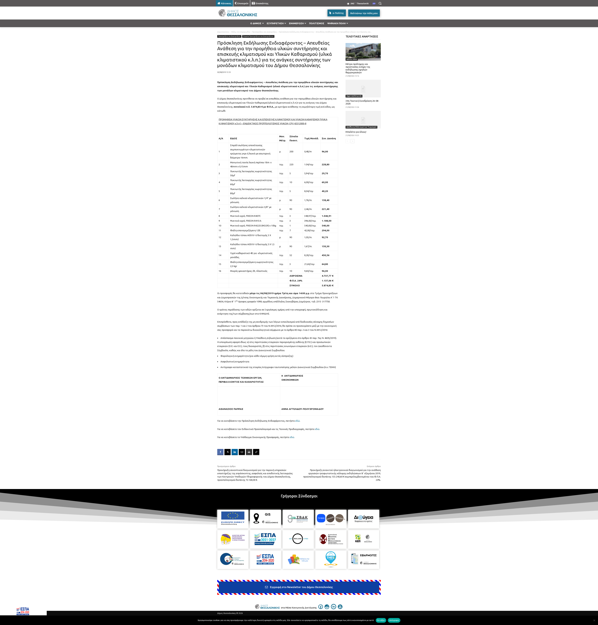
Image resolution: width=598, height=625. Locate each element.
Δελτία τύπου (351, 59)
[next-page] (352, 141)
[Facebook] (220, 452)
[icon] (321, 608)
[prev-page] (347, 141)
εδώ (297, 420)
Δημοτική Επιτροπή (353, 96)
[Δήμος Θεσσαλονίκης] (240, 13)
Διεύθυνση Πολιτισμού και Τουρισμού (361, 127)
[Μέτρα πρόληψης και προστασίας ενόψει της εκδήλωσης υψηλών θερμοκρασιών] (363, 52)
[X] (227, 452)
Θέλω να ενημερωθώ (240, 32)
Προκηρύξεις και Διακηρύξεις (264, 32)
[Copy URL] (256, 452)
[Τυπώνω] (249, 452)
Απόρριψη (394, 620)
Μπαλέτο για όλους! (356, 132)
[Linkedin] (235, 452)
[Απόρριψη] (594, 620)
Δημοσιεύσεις (223, 32)
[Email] (242, 452)
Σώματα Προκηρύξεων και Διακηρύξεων (258, 36)
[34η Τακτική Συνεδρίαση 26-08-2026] (363, 88)
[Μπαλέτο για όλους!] (363, 119)
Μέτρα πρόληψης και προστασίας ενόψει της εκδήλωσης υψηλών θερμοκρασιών (358, 68)
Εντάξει (381, 620)
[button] (380, 3)
